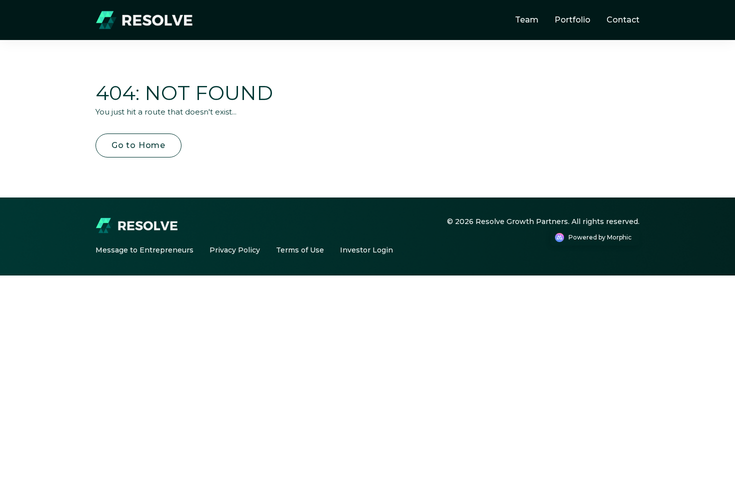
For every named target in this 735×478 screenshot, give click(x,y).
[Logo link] (148, 20)
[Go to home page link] (140, 226)
